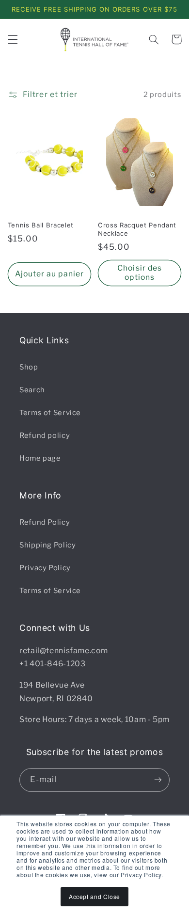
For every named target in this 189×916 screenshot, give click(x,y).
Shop (28, 367)
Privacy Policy (45, 567)
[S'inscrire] (158, 780)
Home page (40, 458)
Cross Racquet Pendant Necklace (137, 229)
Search (32, 390)
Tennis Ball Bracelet (41, 225)
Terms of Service (50, 412)
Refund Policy (44, 522)
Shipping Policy (47, 545)
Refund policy (44, 435)
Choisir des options (139, 272)
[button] (12, 39)
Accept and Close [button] (94, 896)
